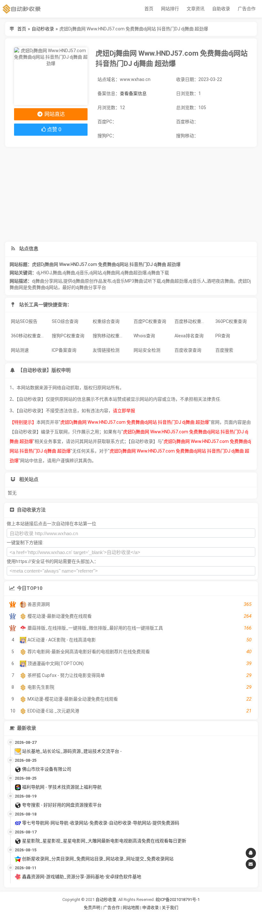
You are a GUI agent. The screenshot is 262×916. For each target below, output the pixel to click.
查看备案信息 (133, 93)
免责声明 (92, 907)
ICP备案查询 (64, 350)
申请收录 (150, 907)
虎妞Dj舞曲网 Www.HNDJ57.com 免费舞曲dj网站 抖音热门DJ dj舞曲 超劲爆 (106, 264)
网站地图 (131, 907)
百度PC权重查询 (150, 321)
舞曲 (57, 272)
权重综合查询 (106, 321)
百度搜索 (224, 350)
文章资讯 (195, 8)
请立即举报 (124, 410)
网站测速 (20, 350)
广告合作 (247, 8)
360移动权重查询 (28, 335)
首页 (148, 8)
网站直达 (54, 114)
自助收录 (221, 8)
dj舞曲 (69, 272)
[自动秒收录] (22, 9)
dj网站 (95, 272)
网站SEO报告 (24, 321)
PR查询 (222, 335)
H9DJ (46, 272)
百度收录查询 (187, 350)
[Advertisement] (131, 194)
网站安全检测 (147, 350)
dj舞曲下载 (158, 272)
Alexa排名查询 (189, 335)
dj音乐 (82, 272)
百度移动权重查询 (192, 321)
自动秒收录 (43, 28)
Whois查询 (144, 335)
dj (38, 272)
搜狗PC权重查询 (68, 335)
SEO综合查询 (65, 321)
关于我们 (170, 907)
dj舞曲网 (111, 272)
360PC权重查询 (231, 321)
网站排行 (170, 8)
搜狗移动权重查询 (110, 335)
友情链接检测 (106, 350)
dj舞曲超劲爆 (134, 272)
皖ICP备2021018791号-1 (178, 899)
